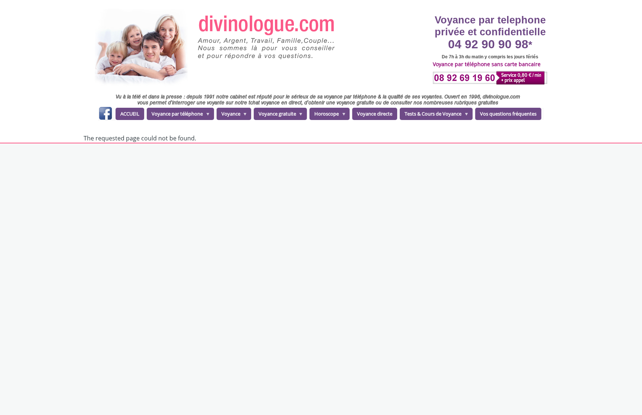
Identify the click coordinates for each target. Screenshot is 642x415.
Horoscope (324, 115)
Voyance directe (374, 113)
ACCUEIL (129, 113)
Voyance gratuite (275, 115)
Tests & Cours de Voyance (430, 115)
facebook (105, 114)
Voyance (228, 115)
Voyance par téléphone (175, 115)
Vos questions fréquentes (508, 113)
